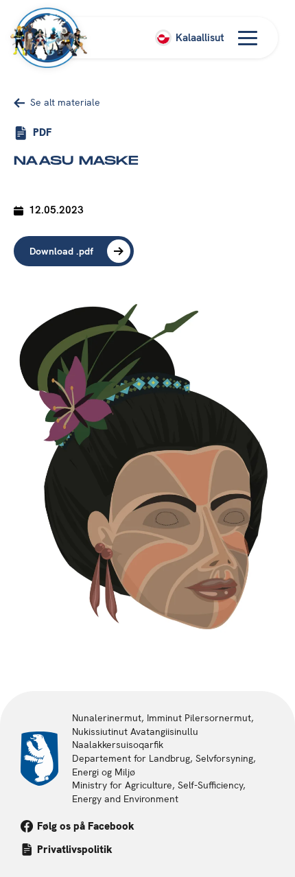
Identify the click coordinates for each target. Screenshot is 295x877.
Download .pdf (61, 251)
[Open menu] (247, 38)
